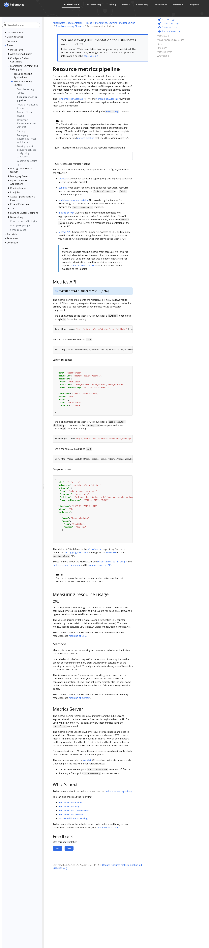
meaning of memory (79, 697)
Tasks (89, 22)
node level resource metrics (73, 200)
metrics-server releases (70, 814)
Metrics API (64, 232)
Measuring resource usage (170, 39)
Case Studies (160, 4)
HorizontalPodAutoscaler (71, 98)
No (69, 848)
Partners (126, 4)
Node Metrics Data (108, 827)
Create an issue (169, 27)
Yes (57, 848)
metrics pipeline (85, 138)
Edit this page (168, 19)
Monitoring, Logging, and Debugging (115, 22)
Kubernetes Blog (93, 4)
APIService (111, 552)
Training (111, 4)
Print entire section (171, 31)
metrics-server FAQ (68, 806)
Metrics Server (164, 51)
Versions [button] (177, 4)
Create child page (170, 23)
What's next (163, 55)
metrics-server (66, 212)
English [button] (194, 4)
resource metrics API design (112, 561)
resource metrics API (100, 565)
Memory (162, 47)
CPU (160, 43)
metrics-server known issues (73, 810)
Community (142, 4)
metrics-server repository (66, 565)
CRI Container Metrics (82, 265)
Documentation (71, 4)
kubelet (62, 187)
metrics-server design (70, 802)
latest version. (90, 55)
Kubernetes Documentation (67, 22)
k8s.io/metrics (95, 549)
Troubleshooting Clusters (70, 26)
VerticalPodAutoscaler (108, 98)
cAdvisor (62, 178)
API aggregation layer (76, 552)
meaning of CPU (77, 635)
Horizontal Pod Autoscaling (73, 818)
